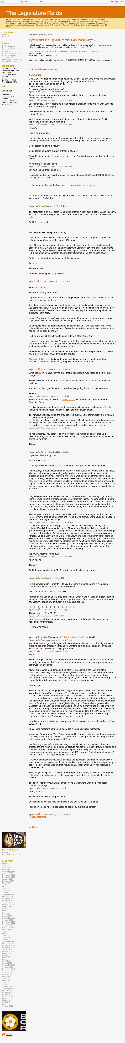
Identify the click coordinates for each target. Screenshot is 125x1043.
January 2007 (7, 879)
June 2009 (6, 936)
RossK (43, 206)
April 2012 (6, 1002)
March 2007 (7, 883)
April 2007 (6, 885)
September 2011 (8, 988)
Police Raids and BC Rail (74, 637)
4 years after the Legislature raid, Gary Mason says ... (62, 40)
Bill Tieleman (7, 52)
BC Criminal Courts (9, 62)
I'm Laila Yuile (7, 50)
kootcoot (5, 37)
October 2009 (7, 943)
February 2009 (8, 928)
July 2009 (6, 938)
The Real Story (8, 58)
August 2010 (7, 963)
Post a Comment (38, 817)
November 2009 (8, 945)
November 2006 (8, 875)
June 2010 (6, 959)
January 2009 (7, 926)
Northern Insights (9, 56)
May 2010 (6, 957)
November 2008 (8, 922)
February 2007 (8, 881)
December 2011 (8, 994)
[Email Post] (55, 69)
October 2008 (7, 920)
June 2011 (6, 983)
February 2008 (8, 904)
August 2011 (7, 986)
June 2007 (6, 889)
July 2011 (6, 984)
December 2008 (8, 924)
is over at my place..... (88, 185)
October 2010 (7, 967)
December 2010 (8, 971)
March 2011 (6, 977)
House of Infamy (8, 48)
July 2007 (6, 891)
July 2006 (6, 867)
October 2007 (7, 897)
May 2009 (6, 934)
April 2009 (6, 932)
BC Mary (44, 281)
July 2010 (6, 961)
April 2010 (6, 955)
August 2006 (7, 869)
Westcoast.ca (68, 399)
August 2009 (7, 940)
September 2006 (8, 871)
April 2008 (6, 908)
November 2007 (8, 898)
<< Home (33, 827)
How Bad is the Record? (11, 54)
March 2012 (7, 1000)
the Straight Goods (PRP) (12, 60)
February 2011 (8, 975)
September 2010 (8, 965)
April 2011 (6, 979)
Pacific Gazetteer (9, 46)
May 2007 (6, 887)
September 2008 (8, 918)
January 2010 (7, 949)
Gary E (43, 92)
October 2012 (7, 1006)
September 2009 (8, 941)
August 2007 (7, 893)
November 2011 (8, 992)
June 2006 (6, 865)
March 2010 (7, 953)
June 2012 (6, 1004)
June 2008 (6, 912)
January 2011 (7, 973)
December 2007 (8, 900)
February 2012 (8, 998)
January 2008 (7, 902)
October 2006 (7, 873)
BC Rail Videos (8, 852)
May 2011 (6, 981)
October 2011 (7, 990)
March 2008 (7, 906)
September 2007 (8, 895)
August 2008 (7, 916)
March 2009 (7, 930)
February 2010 (8, 951)
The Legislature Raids (34, 13)
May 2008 (6, 910)
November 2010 (8, 969)
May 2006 (6, 863)
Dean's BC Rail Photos (11, 854)
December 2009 (8, 947)
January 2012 (7, 996)
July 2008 (6, 914)
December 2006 (8, 877)
